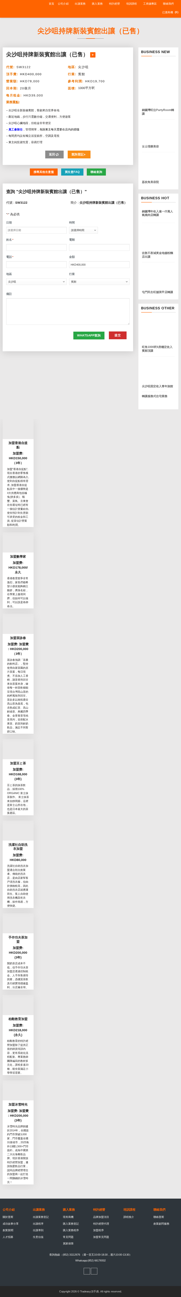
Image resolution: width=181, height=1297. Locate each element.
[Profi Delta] (19, 9)
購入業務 (97, 3)
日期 (9, 222)
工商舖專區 (150, 3)
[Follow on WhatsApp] (94, 1271)
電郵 (72, 239)
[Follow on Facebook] (87, 1271)
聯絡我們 (168, 3)
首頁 (51, 3)
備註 (9, 293)
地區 (9, 274)
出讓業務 (80, 3)
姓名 (9, 239)
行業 (72, 274)
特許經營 (114, 3)
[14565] (92, 55)
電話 (9, 256)
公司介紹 (63, 3)
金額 (72, 256)
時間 (72, 222)
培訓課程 (131, 3)
